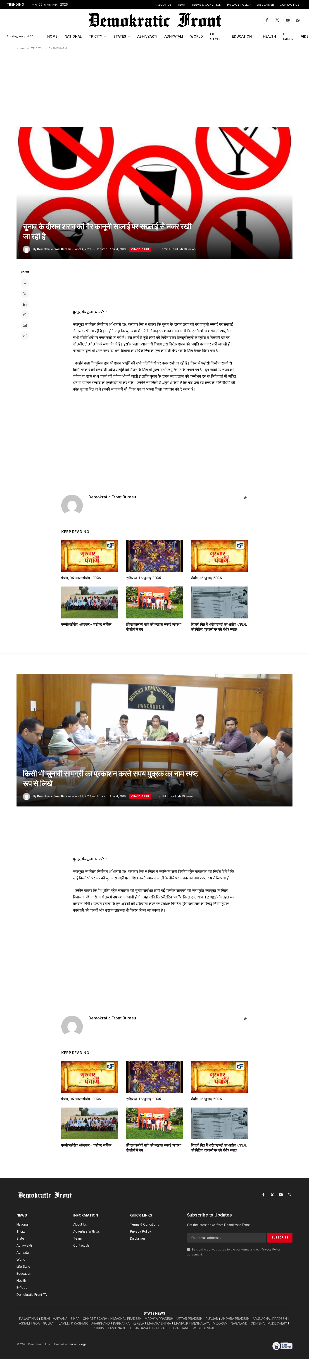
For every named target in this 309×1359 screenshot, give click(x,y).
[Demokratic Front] (154, 20)
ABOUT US (164, 4)
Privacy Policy (270, 1249)
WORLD (196, 36)
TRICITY (95, 36)
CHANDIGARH (140, 249)
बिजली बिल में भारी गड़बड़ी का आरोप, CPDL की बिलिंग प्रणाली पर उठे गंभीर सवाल (219, 627)
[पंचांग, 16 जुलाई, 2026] (219, 556)
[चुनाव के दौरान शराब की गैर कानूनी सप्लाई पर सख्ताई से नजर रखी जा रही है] (154, 193)
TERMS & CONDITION (206, 4)
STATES (119, 36)
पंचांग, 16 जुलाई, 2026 (206, 578)
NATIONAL (73, 36)
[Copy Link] (25, 335)
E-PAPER (288, 36)
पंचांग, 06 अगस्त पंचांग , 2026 (49, 4)
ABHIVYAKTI (147, 36)
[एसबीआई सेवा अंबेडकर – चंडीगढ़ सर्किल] (89, 602)
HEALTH (269, 36)
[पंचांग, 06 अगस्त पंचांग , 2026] (89, 556)
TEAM (181, 4)
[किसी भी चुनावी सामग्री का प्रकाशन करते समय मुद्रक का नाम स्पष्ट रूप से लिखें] (154, 740)
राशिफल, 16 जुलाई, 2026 (143, 578)
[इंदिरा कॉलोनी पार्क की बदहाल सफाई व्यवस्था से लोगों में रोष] (154, 602)
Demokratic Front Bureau (54, 249)
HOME (52, 36)
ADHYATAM (173, 36)
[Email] (25, 325)
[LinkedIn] (25, 304)
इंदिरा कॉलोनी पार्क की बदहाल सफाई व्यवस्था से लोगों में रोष (153, 627)
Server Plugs (77, 1344)
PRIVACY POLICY (239, 4)
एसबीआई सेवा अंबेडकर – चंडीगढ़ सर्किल (86, 624)
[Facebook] (25, 283)
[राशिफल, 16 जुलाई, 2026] (154, 556)
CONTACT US (289, 4)
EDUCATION (242, 36)
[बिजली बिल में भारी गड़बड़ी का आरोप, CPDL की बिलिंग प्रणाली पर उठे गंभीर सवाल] (219, 602)
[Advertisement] (154, 88)
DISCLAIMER (265, 4)
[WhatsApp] (25, 314)
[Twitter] (25, 294)
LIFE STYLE (215, 36)
